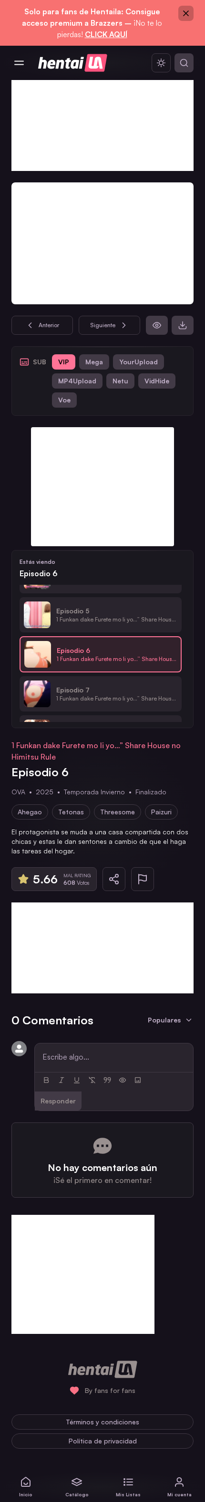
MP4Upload (77, 381)
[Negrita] (46, 1080)
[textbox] (113, 1056)
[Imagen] (137, 1080)
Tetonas (71, 812)
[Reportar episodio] (142, 879)
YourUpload (138, 362)
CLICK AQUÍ (106, 34)
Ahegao (30, 812)
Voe (64, 400)
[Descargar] (183, 325)
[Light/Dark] (161, 62)
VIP (63, 362)
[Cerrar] (186, 13)
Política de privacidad (103, 1441)
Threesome (117, 812)
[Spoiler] (122, 1080)
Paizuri (161, 812)
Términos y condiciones (102, 1422)
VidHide (156, 381)
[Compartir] (113, 879)
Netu (120, 381)
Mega (94, 362)
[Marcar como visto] (157, 325)
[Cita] (107, 1080)
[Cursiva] (61, 1080)
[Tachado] (92, 1080)
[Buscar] (184, 62)
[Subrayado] (76, 1080)
